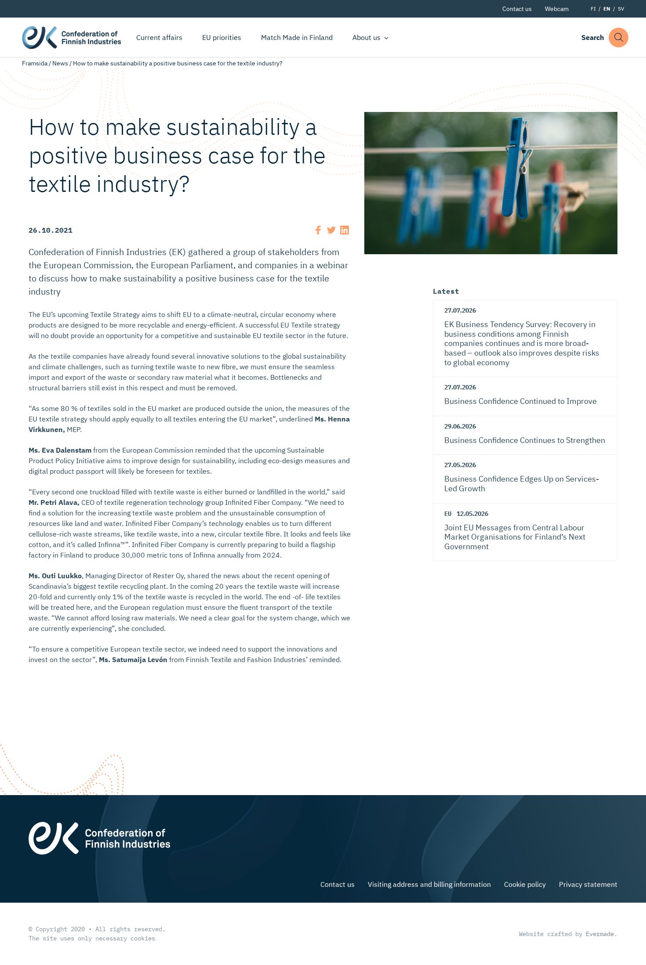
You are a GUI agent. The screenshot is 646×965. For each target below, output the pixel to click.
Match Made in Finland (297, 37)
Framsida (34, 63)
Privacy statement (588, 884)
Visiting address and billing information (429, 884)
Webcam (557, 9)
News (60, 63)
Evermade (600, 934)
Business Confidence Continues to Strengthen (524, 440)
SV (621, 8)
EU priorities (221, 37)
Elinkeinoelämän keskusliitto (71, 37)
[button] (618, 37)
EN (606, 8)
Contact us (517, 9)
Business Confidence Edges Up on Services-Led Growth (521, 483)
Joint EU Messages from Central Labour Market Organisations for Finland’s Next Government (514, 536)
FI (593, 8)
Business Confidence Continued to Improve (520, 401)
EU (447, 514)
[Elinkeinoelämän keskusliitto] (99, 837)
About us (366, 37)
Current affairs (159, 37)
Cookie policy (525, 884)
